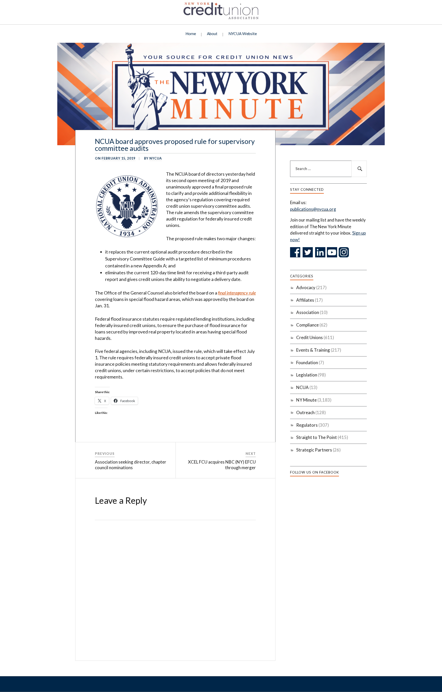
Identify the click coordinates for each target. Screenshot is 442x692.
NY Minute (306, 400)
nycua (155, 158)
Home (190, 33)
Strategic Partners (314, 450)
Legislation (306, 375)
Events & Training (313, 350)
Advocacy (305, 287)
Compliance (307, 325)
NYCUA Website (242, 33)
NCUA (302, 387)
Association (307, 312)
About (212, 33)
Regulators (307, 425)
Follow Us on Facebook (314, 472)
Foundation (307, 362)
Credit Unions (309, 337)
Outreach (305, 412)
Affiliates (305, 300)
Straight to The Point (316, 437)
